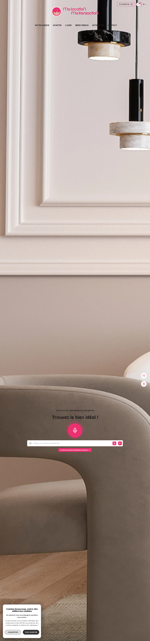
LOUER (68, 25)
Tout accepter (31, 632)
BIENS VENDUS (82, 25)
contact (112, 25)
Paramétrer (13, 632)
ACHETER (57, 25)
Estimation (98, 25)
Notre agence (42, 25)
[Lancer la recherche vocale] (75, 430)
